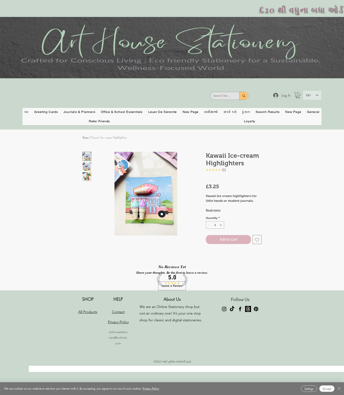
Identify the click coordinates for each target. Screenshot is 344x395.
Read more (213, 210)
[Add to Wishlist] (257, 239)
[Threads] (248, 309)
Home (85, 137)
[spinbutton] (215, 225)
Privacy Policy (151, 388)
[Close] (339, 388)
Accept (327, 389)
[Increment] (221, 225)
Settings (309, 389)
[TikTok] (232, 309)
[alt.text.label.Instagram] (224, 309)
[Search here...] (243, 96)
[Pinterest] (256, 309)
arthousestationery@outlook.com (118, 337)
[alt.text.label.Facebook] (240, 309)
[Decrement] (208, 225)
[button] (298, 95)
